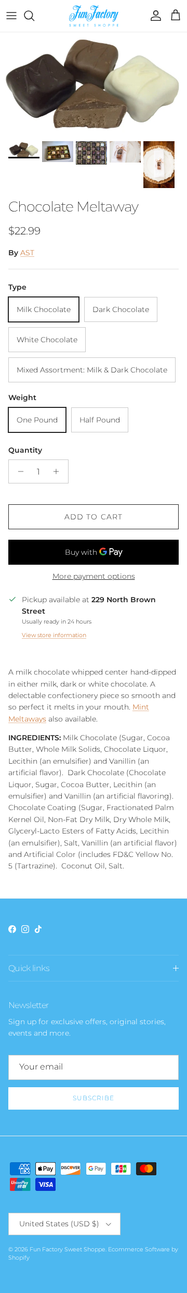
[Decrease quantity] (18, 471)
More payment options (93, 576)
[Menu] (11, 15)
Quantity (25, 450)
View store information (54, 635)
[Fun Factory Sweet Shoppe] (93, 16)
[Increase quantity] (59, 471)
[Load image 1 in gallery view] (93, 84)
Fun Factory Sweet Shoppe (67, 1249)
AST (27, 252)
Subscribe (93, 1098)
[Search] (34, 15)
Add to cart (93, 516)
